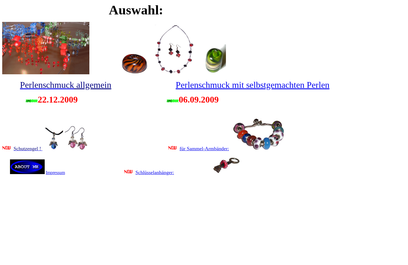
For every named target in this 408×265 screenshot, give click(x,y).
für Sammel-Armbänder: (204, 148)
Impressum (55, 172)
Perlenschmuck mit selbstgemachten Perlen (252, 85)
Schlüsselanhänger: (154, 172)
